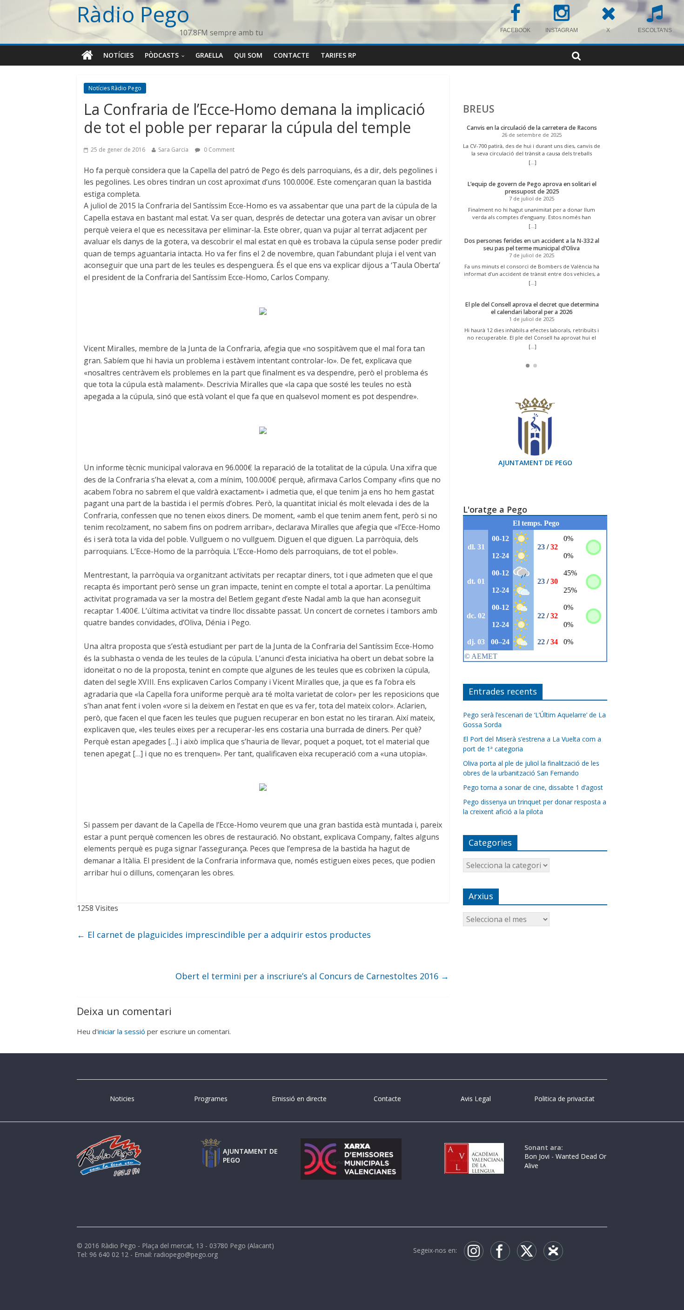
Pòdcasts (162, 55)
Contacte (291, 55)
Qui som (248, 55)
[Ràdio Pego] (87, 55)
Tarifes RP (338, 55)
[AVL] (474, 1147)
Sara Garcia (173, 150)
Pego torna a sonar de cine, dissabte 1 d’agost (533, 787)
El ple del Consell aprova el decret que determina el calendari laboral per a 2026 (532, 308)
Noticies (122, 1098)
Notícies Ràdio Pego (114, 88)
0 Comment (218, 150)
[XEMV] (351, 1147)
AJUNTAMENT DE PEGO (535, 462)
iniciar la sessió (121, 1031)
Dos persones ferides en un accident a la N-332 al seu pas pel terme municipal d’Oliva (531, 244)
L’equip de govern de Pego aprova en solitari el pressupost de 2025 (532, 187)
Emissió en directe (299, 1098)
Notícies (118, 55)
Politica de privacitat (564, 1098)
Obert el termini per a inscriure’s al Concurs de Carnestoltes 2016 (312, 976)
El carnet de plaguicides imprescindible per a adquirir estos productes (224, 934)
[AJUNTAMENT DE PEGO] (210, 1147)
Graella (209, 55)
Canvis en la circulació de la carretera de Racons (532, 127)
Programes (211, 1098)
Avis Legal (476, 1098)
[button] (528, 366)
